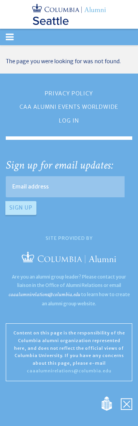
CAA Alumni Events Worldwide (69, 106)
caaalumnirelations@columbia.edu (44, 294)
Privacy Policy (69, 93)
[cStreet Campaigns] (126, 403)
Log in (69, 120)
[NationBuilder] (111, 403)
